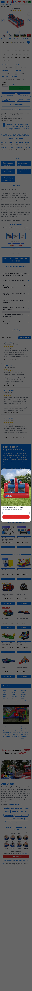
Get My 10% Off (16, 517)
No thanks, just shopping (16, 519)
